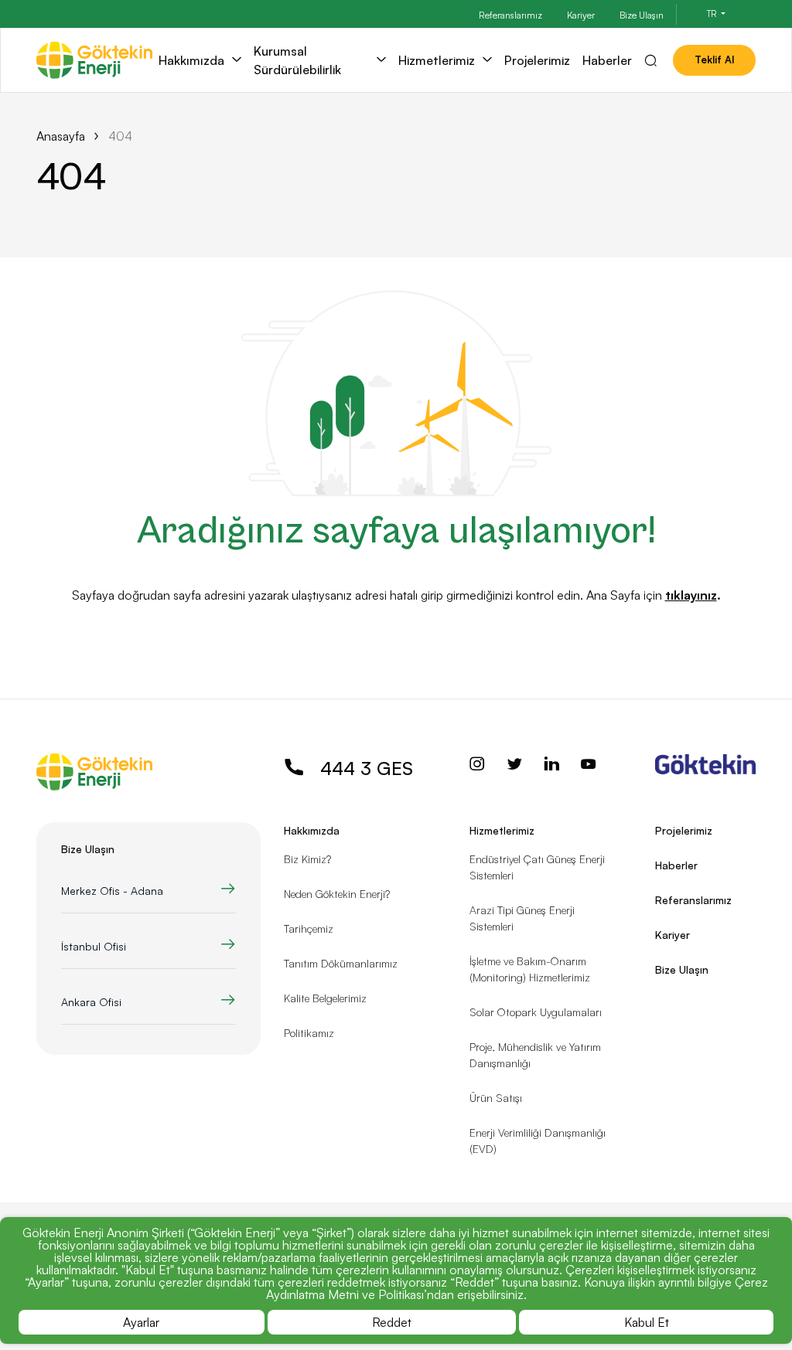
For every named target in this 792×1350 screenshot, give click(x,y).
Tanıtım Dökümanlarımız (341, 963)
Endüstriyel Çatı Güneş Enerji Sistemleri (537, 867)
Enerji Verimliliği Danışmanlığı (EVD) (537, 1140)
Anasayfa (60, 136)
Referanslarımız (510, 15)
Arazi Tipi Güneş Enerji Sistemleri (522, 918)
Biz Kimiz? (307, 858)
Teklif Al (714, 59)
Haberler (607, 60)
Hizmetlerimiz (436, 60)
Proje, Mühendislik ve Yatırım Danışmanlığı (535, 1054)
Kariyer (581, 15)
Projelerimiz (537, 60)
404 (120, 136)
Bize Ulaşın (642, 15)
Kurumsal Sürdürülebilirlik (297, 60)
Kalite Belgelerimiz (325, 998)
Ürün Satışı (495, 1097)
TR (713, 14)
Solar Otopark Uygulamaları (535, 1011)
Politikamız (309, 1032)
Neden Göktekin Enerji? (337, 893)
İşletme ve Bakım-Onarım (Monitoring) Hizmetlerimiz (529, 969)
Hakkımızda (191, 60)
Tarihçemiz (308, 928)
